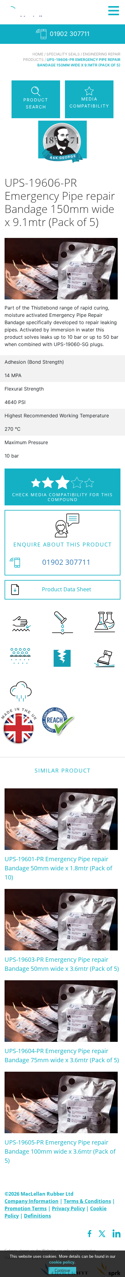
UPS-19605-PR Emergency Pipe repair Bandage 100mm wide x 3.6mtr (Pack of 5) (60, 1151)
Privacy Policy (68, 1208)
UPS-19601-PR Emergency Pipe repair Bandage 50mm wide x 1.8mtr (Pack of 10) (58, 868)
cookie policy (61, 1262)
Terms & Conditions (87, 1201)
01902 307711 (69, 33)
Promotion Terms (26, 1208)
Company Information (32, 1201)
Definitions (37, 1215)
